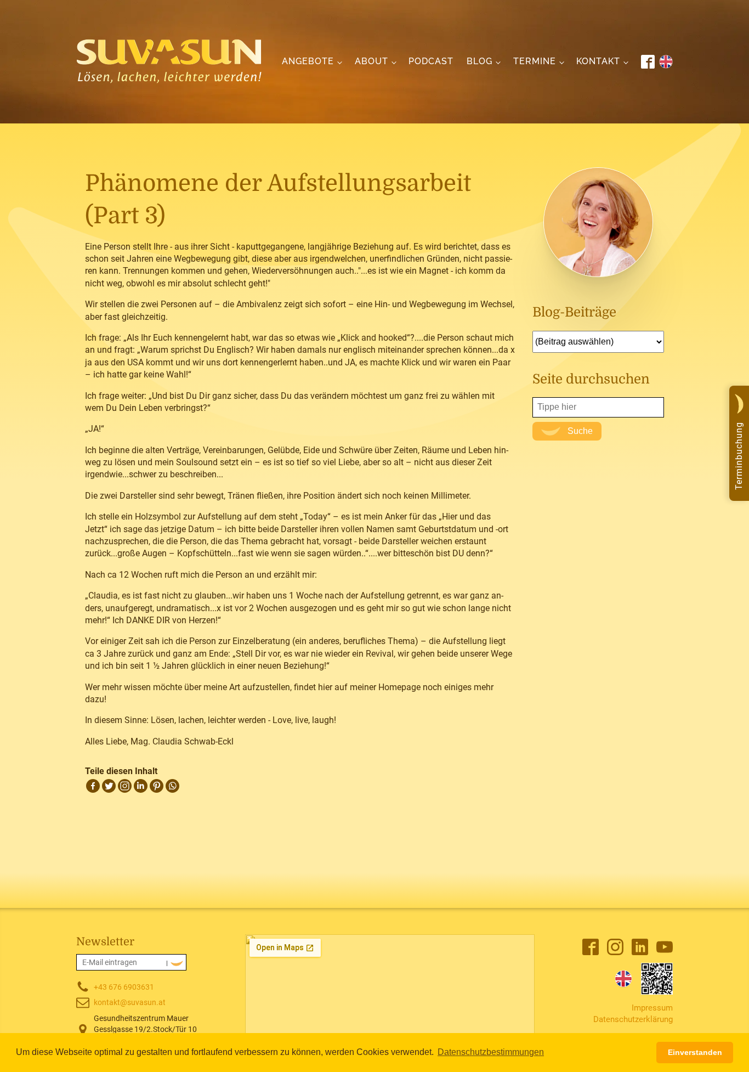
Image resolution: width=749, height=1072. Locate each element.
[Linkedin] (140, 786)
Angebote (308, 61)
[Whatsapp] (172, 786)
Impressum (652, 1008)
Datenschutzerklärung (633, 1019)
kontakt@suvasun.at (130, 1002)
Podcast (430, 61)
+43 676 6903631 (124, 987)
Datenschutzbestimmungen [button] (491, 1052)
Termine (534, 61)
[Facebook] (93, 786)
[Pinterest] (156, 786)
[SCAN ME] (657, 979)
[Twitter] (109, 786)
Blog (479, 61)
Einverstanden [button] (695, 1052)
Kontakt (598, 61)
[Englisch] (623, 979)
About (371, 61)
